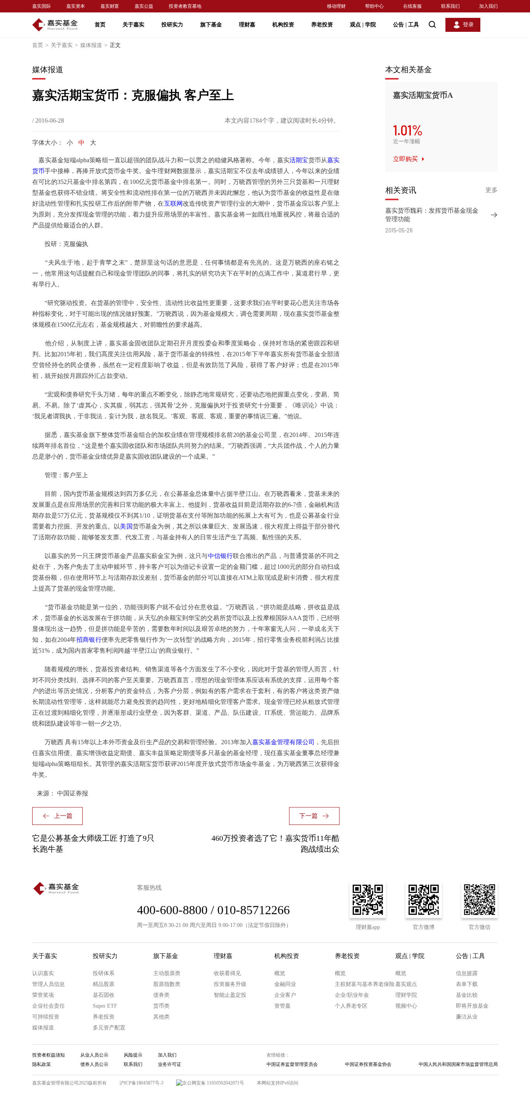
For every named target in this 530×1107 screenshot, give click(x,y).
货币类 (161, 1006)
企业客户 (285, 995)
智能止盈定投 (230, 995)
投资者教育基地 (185, 6)
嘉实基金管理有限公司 (283, 742)
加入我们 (488, 6)
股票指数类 (166, 984)
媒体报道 (93, 45)
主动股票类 (166, 973)
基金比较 (467, 995)
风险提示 (133, 1055)
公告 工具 (406, 25)
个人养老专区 (351, 1006)
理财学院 (406, 995)
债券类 (161, 995)
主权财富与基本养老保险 (365, 984)
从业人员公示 (94, 1055)
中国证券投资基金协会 (368, 1064)
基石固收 (103, 995)
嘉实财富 (109, 6)
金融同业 (285, 984)
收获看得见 (227, 973)
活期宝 (298, 160)
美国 (126, 526)
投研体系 (103, 973)
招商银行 (89, 639)
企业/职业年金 (352, 995)
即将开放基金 (472, 1006)
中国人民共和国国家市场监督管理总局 (458, 1064)
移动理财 (336, 6)
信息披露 (467, 973)
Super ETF (105, 1006)
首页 (100, 25)
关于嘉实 (133, 25)
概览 (279, 973)
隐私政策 (41, 1064)
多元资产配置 (109, 1028)
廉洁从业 (467, 1017)
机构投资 (283, 25)
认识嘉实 (43, 973)
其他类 (161, 1017)
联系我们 (450, 6)
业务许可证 (169, 1064)
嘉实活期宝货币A (423, 95)
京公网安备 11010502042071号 (213, 1083)
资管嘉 (282, 1006)
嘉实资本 (75, 6)
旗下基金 (211, 25)
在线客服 (412, 6)
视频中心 (406, 1006)
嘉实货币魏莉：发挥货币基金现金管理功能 (431, 214)
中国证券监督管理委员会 (292, 1064)
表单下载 (467, 984)
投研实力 (172, 25)
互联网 (173, 203)
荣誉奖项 (43, 995)
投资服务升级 (230, 984)
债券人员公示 (94, 1064)
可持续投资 (45, 1017)
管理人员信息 (48, 984)
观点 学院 (363, 25)
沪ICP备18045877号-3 (141, 1083)
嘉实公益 (144, 6)
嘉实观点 (406, 984)
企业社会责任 (48, 1006)
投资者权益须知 (48, 1055)
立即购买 (405, 159)
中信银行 (220, 556)
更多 (491, 190)
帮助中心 (374, 6)
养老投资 (322, 25)
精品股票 (103, 984)
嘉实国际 (41, 6)
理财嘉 (247, 25)
